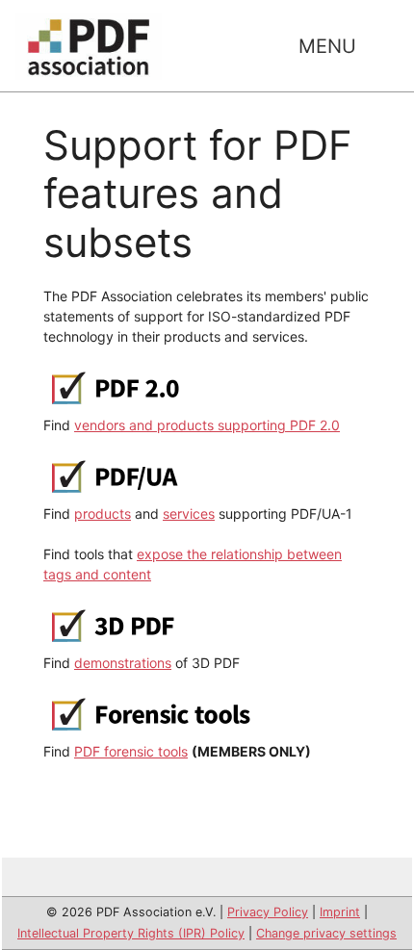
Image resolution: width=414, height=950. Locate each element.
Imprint (340, 912)
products (102, 513)
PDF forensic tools (131, 751)
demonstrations (122, 663)
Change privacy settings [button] (326, 933)
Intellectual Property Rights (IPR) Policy (131, 933)
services (189, 513)
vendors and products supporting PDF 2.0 (207, 425)
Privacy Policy (267, 912)
